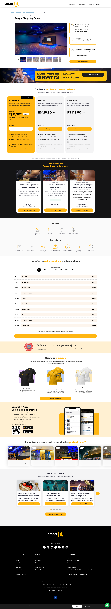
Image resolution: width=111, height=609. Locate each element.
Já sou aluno (82, 4)
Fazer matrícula (55, 336)
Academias (72, 4)
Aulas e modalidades (40, 572)
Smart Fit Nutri (39, 569)
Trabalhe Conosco (71, 567)
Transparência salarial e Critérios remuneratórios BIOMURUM (82, 572)
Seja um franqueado (94, 4)
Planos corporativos (40, 562)
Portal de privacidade (21, 574)
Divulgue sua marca (72, 562)
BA (24, 12)
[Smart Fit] (12, 4)
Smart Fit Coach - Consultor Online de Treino (46, 565)
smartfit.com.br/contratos (71, 581)
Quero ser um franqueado (73, 560)
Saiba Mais (87, 606)
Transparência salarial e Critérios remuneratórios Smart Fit (81, 569)
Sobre (17, 558)
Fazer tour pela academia (82, 55)
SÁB (66, 270)
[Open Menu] (105, 4)
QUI (55, 270)
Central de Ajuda (20, 565)
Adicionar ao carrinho (29, 210)
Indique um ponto (71, 565)
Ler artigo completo (28, 503)
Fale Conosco (19, 567)
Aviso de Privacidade (21, 572)
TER (44, 270)
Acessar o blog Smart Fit (55, 514)
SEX (61, 270)
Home (12, 12)
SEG (39, 270)
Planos (37, 558)
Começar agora (21, 129)
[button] (23, 59)
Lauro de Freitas (30, 12)
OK (77, 606)
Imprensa (69, 558)
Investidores (19, 562)
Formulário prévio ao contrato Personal (77, 574)
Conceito (18, 560)
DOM (72, 270)
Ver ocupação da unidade (81, 31)
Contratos (38, 560)
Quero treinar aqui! (83, 61)
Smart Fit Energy (39, 567)
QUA (50, 270)
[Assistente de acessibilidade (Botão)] (55, 597)
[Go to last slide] (19, 59)
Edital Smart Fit (19, 569)
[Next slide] (63, 59)
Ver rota (78, 42)
